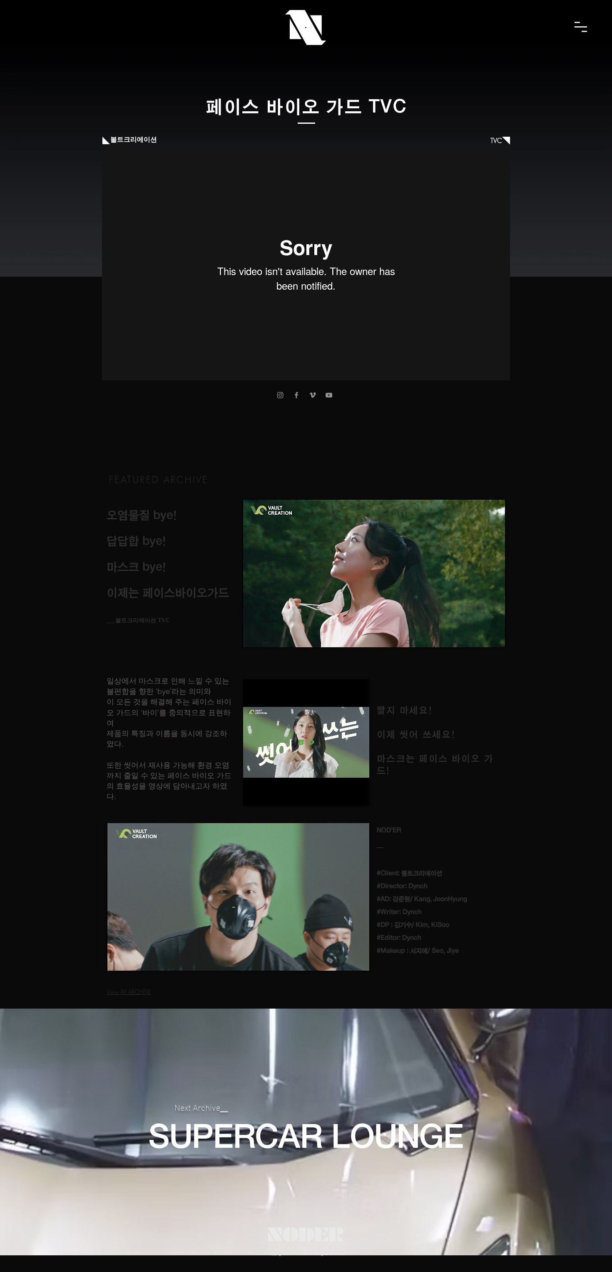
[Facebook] (296, 395)
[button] (581, 27)
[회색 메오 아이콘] (312, 395)
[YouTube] (329, 395)
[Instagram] (280, 395)
